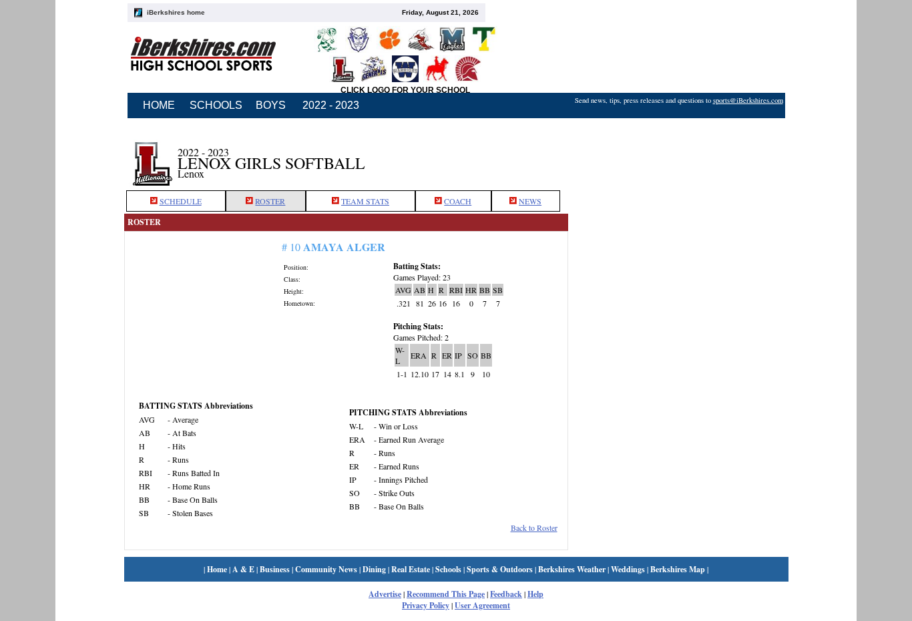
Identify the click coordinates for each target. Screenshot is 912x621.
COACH (457, 201)
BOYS (271, 105)
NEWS (530, 201)
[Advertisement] (678, 156)
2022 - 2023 (330, 105)
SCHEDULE (181, 201)
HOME (159, 105)
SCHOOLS (216, 105)
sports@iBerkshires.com (748, 100)
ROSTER (270, 201)
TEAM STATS (365, 201)
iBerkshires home (176, 12)
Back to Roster (534, 527)
